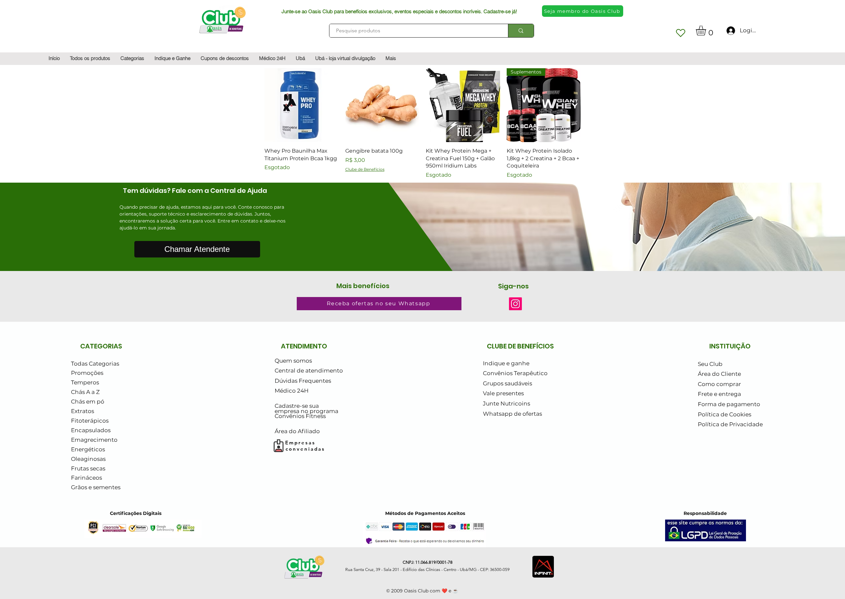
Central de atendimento (309, 370)
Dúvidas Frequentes (303, 380)
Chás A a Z (85, 392)
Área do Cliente (719, 374)
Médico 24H (292, 390)
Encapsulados (91, 430)
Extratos (82, 411)
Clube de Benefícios (365, 169)
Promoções (87, 373)
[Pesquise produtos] (520, 30)
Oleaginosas (88, 459)
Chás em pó (87, 401)
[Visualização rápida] (301, 105)
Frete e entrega (719, 394)
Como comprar (719, 384)
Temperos (85, 382)
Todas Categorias (95, 363)
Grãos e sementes (95, 487)
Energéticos (88, 449)
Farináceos (86, 477)
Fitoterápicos (90, 420)
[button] (707, 30)
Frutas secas (88, 468)
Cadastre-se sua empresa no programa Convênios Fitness (306, 411)
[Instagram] (515, 303)
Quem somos (293, 360)
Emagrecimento (94, 439)
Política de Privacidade (730, 424)
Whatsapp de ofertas (512, 413)
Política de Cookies (724, 414)
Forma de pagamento (729, 404)
